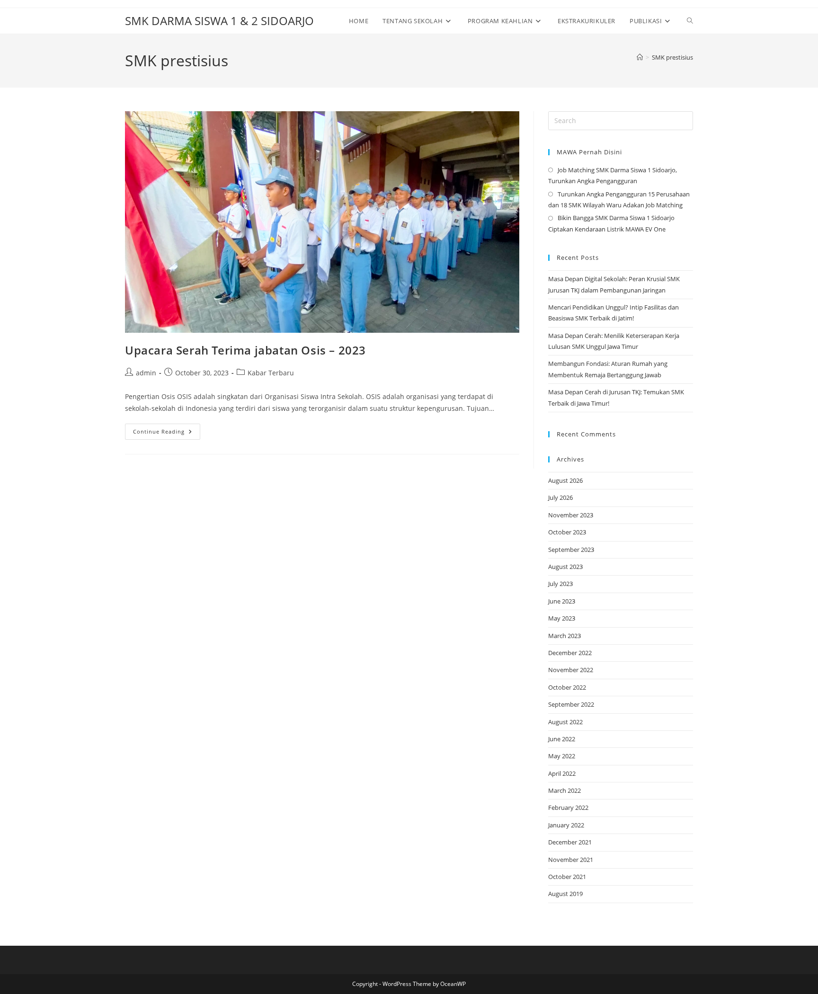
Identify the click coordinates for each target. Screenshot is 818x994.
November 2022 (570, 670)
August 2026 (565, 480)
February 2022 (568, 807)
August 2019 (565, 893)
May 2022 (561, 756)
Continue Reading (166, 433)
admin (146, 372)
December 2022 (570, 652)
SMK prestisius (672, 57)
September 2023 (571, 549)
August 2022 (565, 722)
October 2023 (567, 532)
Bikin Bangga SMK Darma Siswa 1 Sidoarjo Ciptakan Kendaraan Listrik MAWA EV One (611, 223)
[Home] (640, 57)
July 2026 (560, 497)
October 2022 (567, 687)
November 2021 (570, 859)
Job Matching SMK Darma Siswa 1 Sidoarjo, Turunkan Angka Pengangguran (612, 175)
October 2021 (567, 876)
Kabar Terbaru (271, 372)
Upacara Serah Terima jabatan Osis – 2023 (245, 350)
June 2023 (561, 601)
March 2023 (564, 635)
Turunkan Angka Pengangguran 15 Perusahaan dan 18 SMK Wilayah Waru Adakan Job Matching (619, 199)
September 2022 (571, 704)
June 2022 (561, 739)
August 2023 (565, 566)
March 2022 (564, 790)
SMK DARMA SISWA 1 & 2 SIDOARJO (219, 20)
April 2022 (562, 773)
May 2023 (561, 618)
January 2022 (566, 825)
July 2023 (560, 583)
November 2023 (570, 515)
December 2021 (570, 842)
